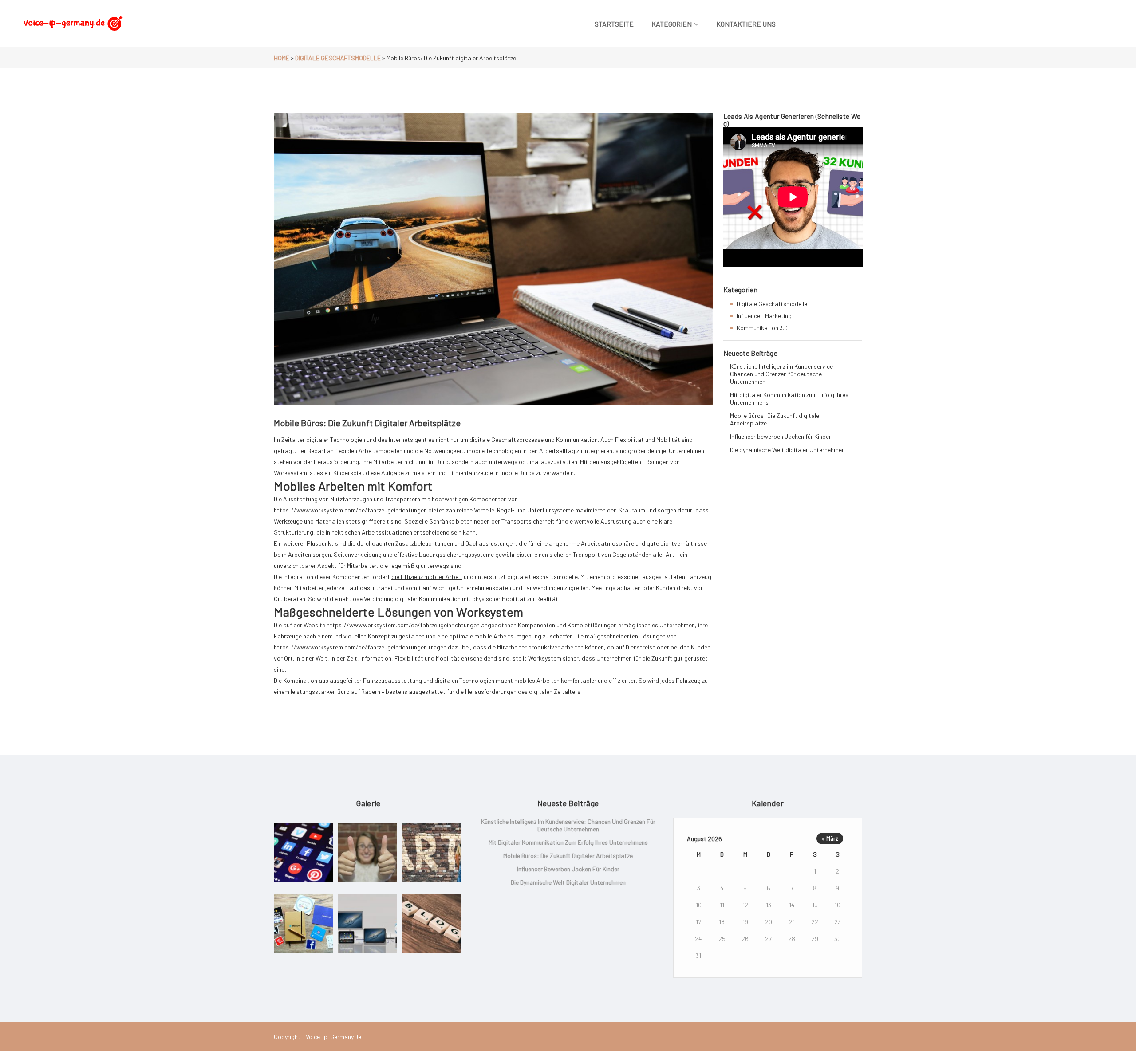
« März (830, 838)
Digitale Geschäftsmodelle (338, 58)
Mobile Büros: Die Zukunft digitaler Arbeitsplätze (775, 419)
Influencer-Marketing (764, 315)
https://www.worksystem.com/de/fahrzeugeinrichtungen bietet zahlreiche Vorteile (384, 510)
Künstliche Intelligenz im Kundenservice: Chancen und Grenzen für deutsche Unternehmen (782, 373)
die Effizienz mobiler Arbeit (426, 576)
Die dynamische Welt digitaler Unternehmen (787, 449)
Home (281, 58)
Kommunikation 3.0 (762, 327)
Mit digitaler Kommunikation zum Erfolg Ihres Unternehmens (789, 398)
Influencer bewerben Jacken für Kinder (780, 436)
